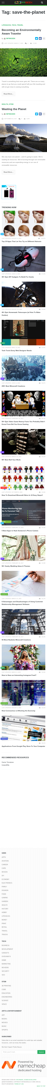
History (5, 909)
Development (7, 949)
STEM (11, 104)
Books (4, 1019)
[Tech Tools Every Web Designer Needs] (23, 332)
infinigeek (10, 38)
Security (5, 971)
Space (4, 1004)
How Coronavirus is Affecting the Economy (18, 711)
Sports (5, 1030)
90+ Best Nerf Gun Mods (11, 460)
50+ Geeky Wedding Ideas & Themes (16, 566)
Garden (5, 901)
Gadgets (5, 953)
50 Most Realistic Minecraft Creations (16, 640)
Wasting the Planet (14, 109)
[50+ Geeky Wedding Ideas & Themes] (23, 548)
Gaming (5, 898)
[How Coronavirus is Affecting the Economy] (23, 693)
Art (3, 1015)
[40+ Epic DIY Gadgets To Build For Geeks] (23, 259)
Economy (5, 879)
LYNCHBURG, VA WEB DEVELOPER (26, 1079)
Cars (4, 868)
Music (4, 1026)
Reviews (5, 967)
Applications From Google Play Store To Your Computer (23, 746)
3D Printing (6, 986)
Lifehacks (6, 25)
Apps (4, 857)
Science (5, 1000)
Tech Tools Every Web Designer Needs (17, 350)
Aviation (5, 861)
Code (4, 989)
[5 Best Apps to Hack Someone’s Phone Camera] (23, 513)
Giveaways (6, 956)
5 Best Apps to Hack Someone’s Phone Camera (20, 531)
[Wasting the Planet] (23, 138)
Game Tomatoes (8, 762)
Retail (4, 927)
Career (5, 864)
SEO (3, 975)
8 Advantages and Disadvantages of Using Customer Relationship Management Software (22, 603)
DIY (3, 875)
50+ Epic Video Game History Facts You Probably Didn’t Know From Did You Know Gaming (23, 423)
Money (4, 920)
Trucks (5, 934)
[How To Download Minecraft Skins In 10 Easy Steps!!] (23, 477)
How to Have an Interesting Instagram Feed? (19, 675)
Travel (20, 25)
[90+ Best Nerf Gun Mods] (23, 442)
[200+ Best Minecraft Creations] (23, 368)
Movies (5, 1022)
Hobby (4, 912)
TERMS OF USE (19, 1084)
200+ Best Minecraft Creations (13, 386)
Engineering (7, 997)
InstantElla (5, 765)
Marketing (6, 964)
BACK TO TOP (41, 1086)
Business (5, 945)
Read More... (8, 94)
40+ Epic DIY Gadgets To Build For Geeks (18, 277)
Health (5, 104)
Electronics (7, 883)
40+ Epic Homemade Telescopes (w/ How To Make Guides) (21, 313)
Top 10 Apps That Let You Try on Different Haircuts (21, 241)
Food (4, 894)
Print (4, 923)
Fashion (5, 890)
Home (4, 960)
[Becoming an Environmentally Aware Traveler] (23, 62)
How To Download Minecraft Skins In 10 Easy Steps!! (22, 495)
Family (4, 886)
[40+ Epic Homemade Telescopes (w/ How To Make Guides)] (23, 294)
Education (6, 993)
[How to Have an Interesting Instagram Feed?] (23, 657)
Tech (14, 25)
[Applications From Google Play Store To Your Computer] (23, 728)
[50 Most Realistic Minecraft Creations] (23, 622)
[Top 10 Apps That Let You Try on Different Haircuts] (23, 223)
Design (4, 872)
